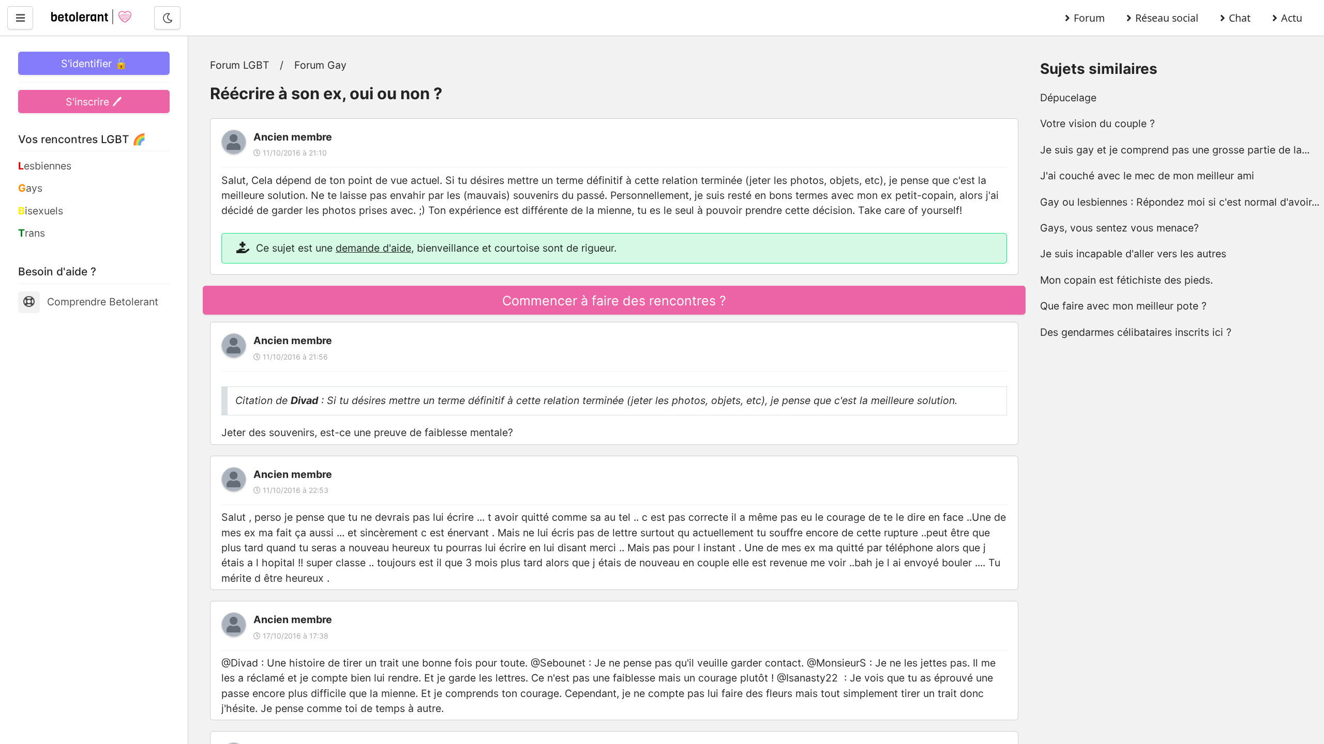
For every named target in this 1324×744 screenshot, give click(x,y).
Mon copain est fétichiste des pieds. (1126, 280)
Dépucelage (1068, 97)
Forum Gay (320, 65)
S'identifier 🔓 (94, 63)
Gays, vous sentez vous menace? (1119, 228)
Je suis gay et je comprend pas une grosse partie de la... (1175, 150)
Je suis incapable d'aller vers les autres (1133, 253)
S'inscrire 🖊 (94, 102)
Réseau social (1166, 18)
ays (30, 188)
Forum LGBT (239, 65)
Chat (1240, 18)
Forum (1089, 18)
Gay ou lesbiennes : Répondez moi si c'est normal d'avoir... (1179, 202)
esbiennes (44, 166)
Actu (1291, 18)
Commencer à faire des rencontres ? (614, 300)
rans (31, 233)
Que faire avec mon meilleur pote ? (1123, 306)
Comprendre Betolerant (102, 302)
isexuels (40, 211)
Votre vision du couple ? (1097, 123)
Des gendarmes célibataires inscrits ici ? (1135, 332)
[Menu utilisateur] (20, 17)
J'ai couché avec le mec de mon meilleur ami (1147, 175)
